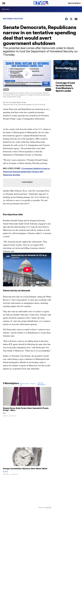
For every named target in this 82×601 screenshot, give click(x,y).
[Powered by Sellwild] (48, 507)
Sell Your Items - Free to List (28, 384)
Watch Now (73, 3)
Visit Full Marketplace (42, 383)
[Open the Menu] (4, 3)
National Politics (13, 19)
